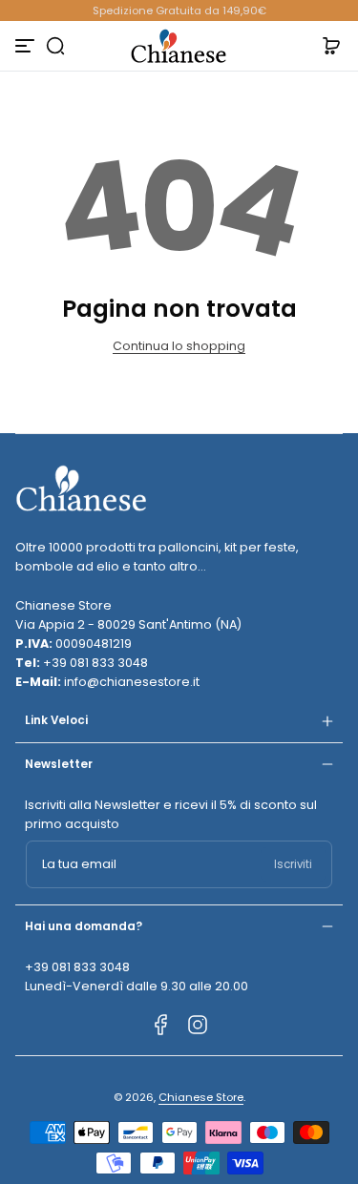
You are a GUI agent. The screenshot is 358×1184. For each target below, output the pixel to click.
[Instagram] (197, 1024)
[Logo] (179, 46)
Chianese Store (200, 1097)
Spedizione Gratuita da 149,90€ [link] (179, 10)
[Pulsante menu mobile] (26, 45)
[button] (55, 45)
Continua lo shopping (179, 346)
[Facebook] (161, 1024)
